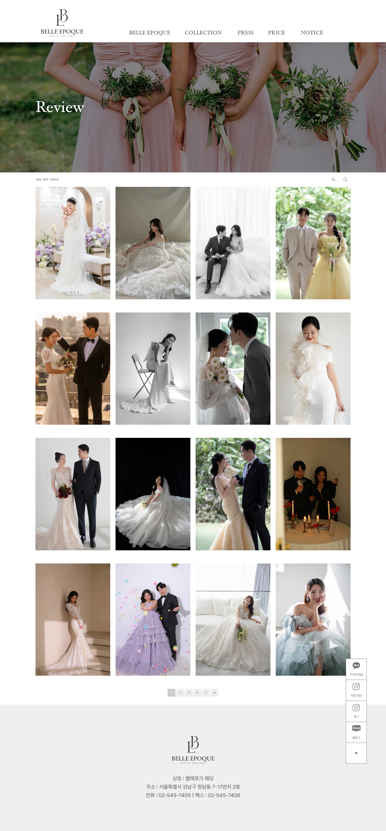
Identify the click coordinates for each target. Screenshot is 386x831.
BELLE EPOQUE (149, 32)
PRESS (246, 32)
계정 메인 (356, 695)
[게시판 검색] (345, 179)
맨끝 (215, 693)
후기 (356, 716)
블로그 (356, 737)
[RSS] (333, 179)
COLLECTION (203, 32)
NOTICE (312, 32)
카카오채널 (356, 674)
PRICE (276, 32)
